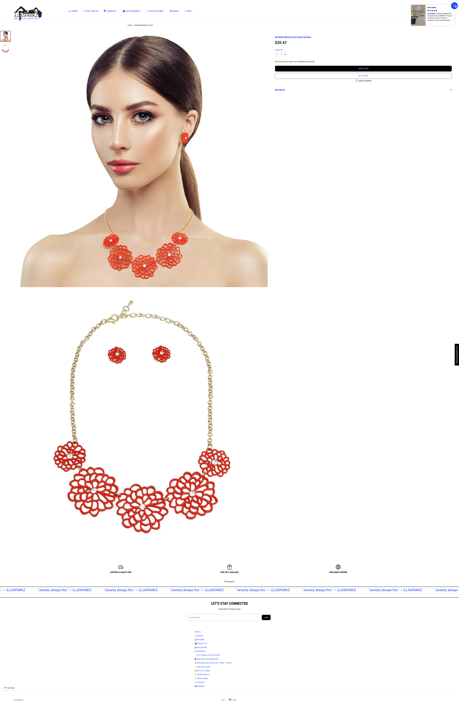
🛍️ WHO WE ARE (201, 647)
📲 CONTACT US (201, 643)
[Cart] (443, 11)
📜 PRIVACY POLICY (202, 674)
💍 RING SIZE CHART (202, 667)
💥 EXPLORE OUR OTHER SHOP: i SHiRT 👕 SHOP (213, 663)
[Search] (434, 11)
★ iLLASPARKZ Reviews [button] (457, 355)
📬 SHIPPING (200, 686)
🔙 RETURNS (199, 640)
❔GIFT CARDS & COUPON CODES (207, 655)
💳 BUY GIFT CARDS (202, 671)
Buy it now (363, 76)
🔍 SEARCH (199, 636)
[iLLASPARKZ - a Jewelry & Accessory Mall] (27, 11)
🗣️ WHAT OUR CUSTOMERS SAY (206, 659)
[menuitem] (73, 11)
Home (130, 25)
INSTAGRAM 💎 (200, 651)
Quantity (279, 50)
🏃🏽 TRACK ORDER (201, 678)
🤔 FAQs (198, 632)
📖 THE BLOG (200, 682)
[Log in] (439, 11)
